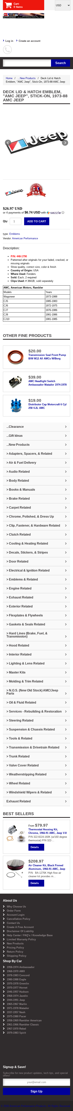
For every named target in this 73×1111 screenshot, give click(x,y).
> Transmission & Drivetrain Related (32, 747)
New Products (15, 943)
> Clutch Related (18, 534)
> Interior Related (19, 654)
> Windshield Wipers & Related (29, 792)
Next (65, 143)
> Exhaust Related (19, 597)
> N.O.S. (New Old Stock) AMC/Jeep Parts (32, 692)
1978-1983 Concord (18, 975)
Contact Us (13, 923)
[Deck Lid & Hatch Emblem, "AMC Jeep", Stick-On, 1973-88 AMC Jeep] (36, 142)
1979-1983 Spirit (16, 1032)
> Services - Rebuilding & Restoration (34, 711)
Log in (9, 40)
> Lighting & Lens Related (25, 663)
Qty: (5, 221)
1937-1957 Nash (16, 1012)
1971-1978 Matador (18, 1008)
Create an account (29, 40)
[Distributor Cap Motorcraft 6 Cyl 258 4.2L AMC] (16, 405)
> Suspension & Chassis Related (30, 729)
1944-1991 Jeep (16, 999)
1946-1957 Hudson (18, 991)
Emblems (14, 233)
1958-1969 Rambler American (24, 1020)
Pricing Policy (15, 947)
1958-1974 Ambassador (20, 967)
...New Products (27, 78)
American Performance (25, 238)
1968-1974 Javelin (17, 995)
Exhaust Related (18, 801)
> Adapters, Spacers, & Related (29, 453)
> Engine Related (19, 588)
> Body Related (17, 480)
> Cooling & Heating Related (27, 543)
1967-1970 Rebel (16, 1028)
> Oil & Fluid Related (21, 702)
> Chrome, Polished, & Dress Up (30, 516)
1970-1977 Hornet (17, 987)
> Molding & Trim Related (24, 681)
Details (35, 847)
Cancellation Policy (18, 918)
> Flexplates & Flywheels (24, 615)
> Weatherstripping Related (26, 774)
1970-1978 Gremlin (18, 983)
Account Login (16, 914)
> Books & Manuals (20, 489)
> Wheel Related (18, 783)
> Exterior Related (19, 606)
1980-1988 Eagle (16, 979)
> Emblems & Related (22, 579)
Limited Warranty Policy (21, 939)
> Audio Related (18, 471)
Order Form (14, 910)
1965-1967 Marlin (17, 1004)
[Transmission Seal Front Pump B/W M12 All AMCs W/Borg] (16, 356)
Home (9, 78)
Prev (8, 143)
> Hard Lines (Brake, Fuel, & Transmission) (26, 635)
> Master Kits (16, 672)
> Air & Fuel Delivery (21, 462)
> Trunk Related (18, 756)
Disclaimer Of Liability (20, 931)
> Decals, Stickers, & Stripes (27, 552)
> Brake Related (18, 498)
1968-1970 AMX (16, 971)
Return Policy (15, 951)
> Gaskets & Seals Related (25, 624)
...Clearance (15, 426)
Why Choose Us (16, 906)
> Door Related (17, 561)
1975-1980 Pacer (16, 1016)
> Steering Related (19, 720)
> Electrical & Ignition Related (28, 570)
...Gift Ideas (14, 435)
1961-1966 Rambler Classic (23, 1024)
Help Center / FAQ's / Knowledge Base (30, 935)
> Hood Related (17, 645)
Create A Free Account (20, 927)
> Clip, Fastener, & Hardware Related (33, 525)
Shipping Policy (16, 955)
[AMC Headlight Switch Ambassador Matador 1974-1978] (16, 381)
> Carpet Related (18, 507)
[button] (36, 212)
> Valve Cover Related (22, 765)
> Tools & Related (19, 738)
